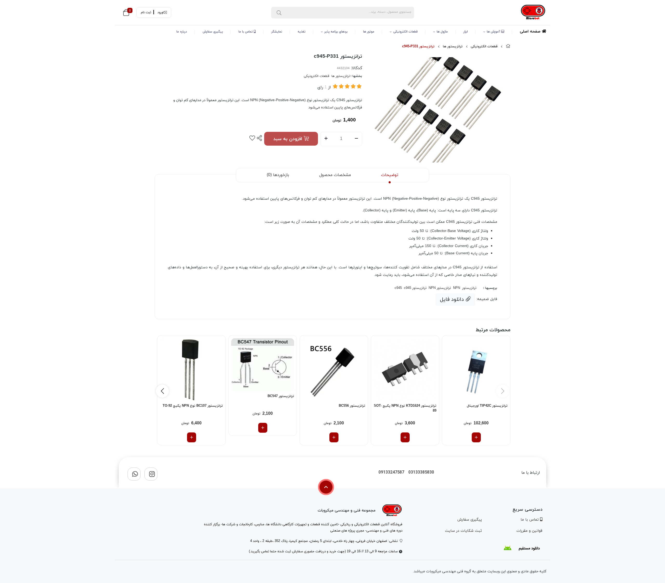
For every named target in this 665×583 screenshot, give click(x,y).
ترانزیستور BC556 (352, 406)
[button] (162, 391)
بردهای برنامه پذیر (336, 32)
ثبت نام (146, 12)
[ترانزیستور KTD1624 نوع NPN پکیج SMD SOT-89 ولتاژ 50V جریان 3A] (405, 369)
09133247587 (391, 472)
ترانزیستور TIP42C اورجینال (487, 406)
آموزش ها (494, 32)
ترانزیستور (469, 288)
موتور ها (368, 32)
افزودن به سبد (288, 139)
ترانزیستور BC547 (281, 396)
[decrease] (356, 139)
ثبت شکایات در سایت (463, 531)
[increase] (325, 139)
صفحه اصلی (531, 31)
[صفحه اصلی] (508, 46)
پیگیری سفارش (213, 32)
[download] (521, 548)
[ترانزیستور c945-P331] (392, 510)
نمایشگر (276, 32)
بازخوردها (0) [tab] (278, 175)
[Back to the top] (326, 487)
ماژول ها (442, 32)
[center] (279, 12)
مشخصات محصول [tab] (335, 175)
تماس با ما (246, 32)
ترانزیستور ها (453, 46)
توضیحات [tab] (389, 175)
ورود (160, 12)
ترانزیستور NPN (440, 288)
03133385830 (421, 472)
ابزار (465, 32)
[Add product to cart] (476, 437)
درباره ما (181, 32)
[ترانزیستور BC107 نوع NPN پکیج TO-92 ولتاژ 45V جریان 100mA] (191, 369)
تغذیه (301, 32)
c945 (398, 288)
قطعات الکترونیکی (405, 32)
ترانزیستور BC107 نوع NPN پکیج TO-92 (193, 406)
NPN (456, 288)
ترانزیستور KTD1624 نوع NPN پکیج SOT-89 (405, 408)
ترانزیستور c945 (415, 288)
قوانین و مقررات (529, 531)
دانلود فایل (453, 299)
